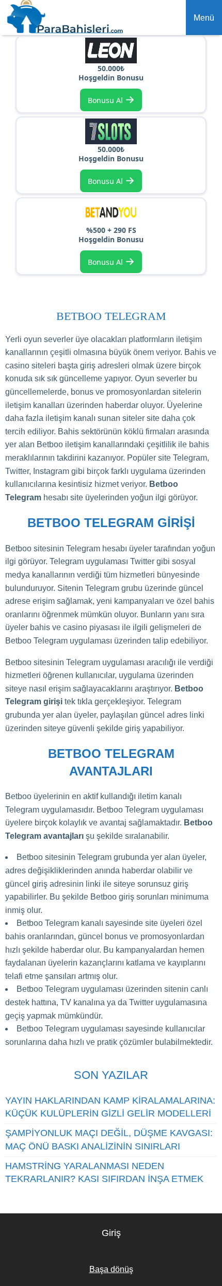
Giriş (111, 1233)
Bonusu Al (111, 99)
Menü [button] (204, 17)
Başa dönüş (111, 1269)
